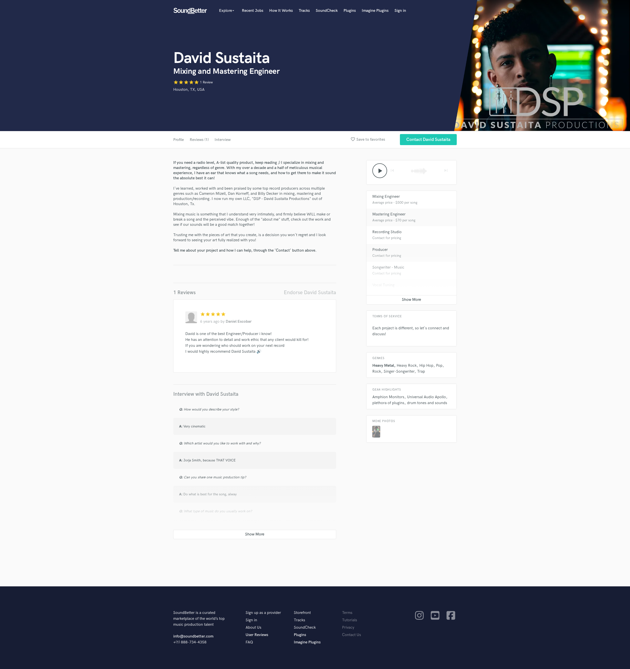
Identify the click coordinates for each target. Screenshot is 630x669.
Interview (223, 139)
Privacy (348, 627)
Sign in (400, 10)
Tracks (304, 10)
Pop (439, 365)
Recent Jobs (252, 10)
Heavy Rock (407, 365)
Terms (347, 612)
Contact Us (351, 635)
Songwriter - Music (388, 267)
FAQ (249, 642)
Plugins (350, 10)
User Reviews (257, 635)
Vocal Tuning (383, 285)
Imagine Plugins (375, 10)
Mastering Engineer (389, 214)
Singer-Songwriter (399, 371)
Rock (376, 371)
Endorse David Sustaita (310, 292)
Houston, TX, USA (189, 89)
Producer (380, 249)
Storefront (302, 612)
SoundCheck (327, 10)
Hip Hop (426, 365)
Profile (178, 139)
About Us (253, 627)
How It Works (281, 10)
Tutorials (349, 620)
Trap (421, 371)
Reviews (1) (199, 139)
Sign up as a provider (263, 612)
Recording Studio (387, 232)
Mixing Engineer (386, 196)
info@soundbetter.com (193, 636)
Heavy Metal (383, 365)
